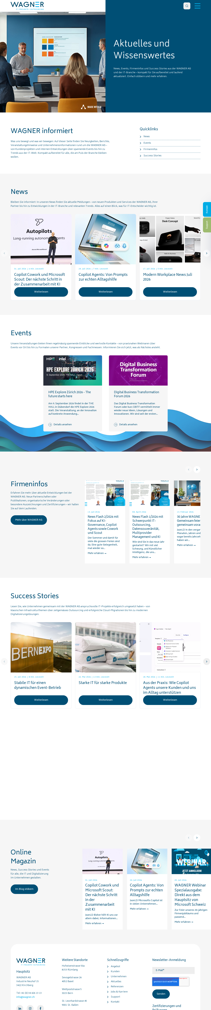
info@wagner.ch (25, 997)
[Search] (186, 5)
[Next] (206, 253)
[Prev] (4, 253)
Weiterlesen (41, 292)
